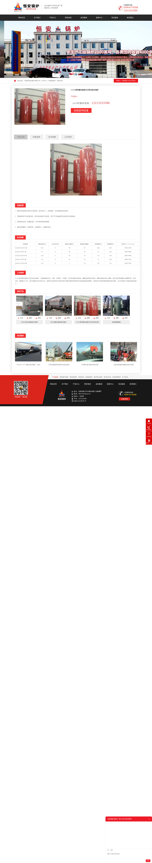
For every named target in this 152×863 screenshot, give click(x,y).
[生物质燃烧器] (116, 315)
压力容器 (125, 377)
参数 (30, 318)
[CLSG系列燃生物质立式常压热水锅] (87, 315)
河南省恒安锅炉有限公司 (32, 81)
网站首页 (21, 17)
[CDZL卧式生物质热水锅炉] (29, 315)
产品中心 (52, 17)
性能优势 (36, 137)
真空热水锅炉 (98, 377)
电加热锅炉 (73, 377)
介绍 (21, 318)
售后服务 (114, 17)
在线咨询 (124, 399)
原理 (39, 318)
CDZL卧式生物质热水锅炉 (29, 322)
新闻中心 (99, 17)
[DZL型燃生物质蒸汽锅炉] (58, 315)
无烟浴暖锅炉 (116, 377)
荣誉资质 (68, 17)
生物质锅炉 (52, 81)
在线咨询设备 (81, 110)
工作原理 (68, 137)
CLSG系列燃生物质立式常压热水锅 (87, 322)
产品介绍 (21, 137)
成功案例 (83, 17)
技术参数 (52, 137)
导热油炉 (81, 377)
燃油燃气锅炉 (64, 377)
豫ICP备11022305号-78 (79, 401)
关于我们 (37, 17)
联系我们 (130, 17)
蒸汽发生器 (107, 377)
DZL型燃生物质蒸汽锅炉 (58, 322)
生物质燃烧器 (116, 322)
